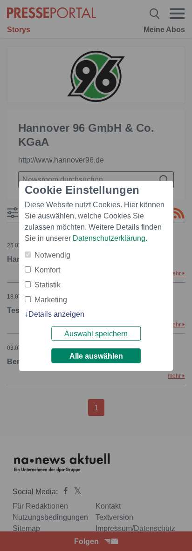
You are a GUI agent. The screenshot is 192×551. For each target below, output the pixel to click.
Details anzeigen (56, 314)
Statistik (47, 285)
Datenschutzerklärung (109, 238)
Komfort (47, 270)
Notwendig (52, 255)
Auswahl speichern (96, 334)
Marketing (50, 300)
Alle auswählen (96, 356)
